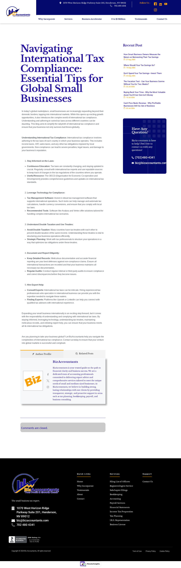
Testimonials (141, 19)
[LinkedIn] (160, 4)
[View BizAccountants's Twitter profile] (48, 381)
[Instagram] (155, 10)
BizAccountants (65, 362)
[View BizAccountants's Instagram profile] (48, 387)
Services (68, 19)
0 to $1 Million (118, 19)
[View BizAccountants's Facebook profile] (48, 374)
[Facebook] (155, 4)
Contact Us (162, 19)
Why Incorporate (46, 19)
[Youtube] (165, 4)
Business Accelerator (92, 19)
